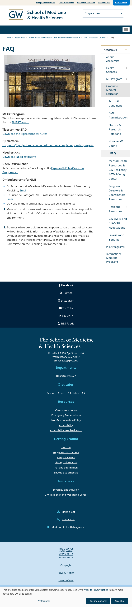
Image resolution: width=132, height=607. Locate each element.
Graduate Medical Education (112, 90)
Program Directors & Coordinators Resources (117, 192)
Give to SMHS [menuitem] (121, 2)
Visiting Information (66, 462)
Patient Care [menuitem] (104, 2)
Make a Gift (68, 511)
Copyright (66, 565)
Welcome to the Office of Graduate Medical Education (54, 37)
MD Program (114, 79)
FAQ (113, 153)
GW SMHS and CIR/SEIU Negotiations (118, 223)
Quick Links (94, 13)
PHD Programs (115, 247)
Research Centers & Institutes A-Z (66, 393)
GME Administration (118, 115)
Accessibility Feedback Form (66, 430)
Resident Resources (115, 209)
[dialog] (66, 596)
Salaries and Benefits (116, 237)
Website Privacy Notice (96, 589)
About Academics (112, 59)
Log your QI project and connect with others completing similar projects (48, 145)
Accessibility (66, 425)
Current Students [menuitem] (66, 2)
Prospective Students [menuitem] (45, 2)
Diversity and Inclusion (66, 489)
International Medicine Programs (114, 257)
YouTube (68, 308)
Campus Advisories (66, 410)
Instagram (67, 300)
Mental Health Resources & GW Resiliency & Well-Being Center (118, 169)
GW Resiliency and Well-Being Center (66, 494)
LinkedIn (67, 316)
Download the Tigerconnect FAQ (23, 134)
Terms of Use (66, 580)
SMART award (20, 122)
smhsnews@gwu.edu (66, 360)
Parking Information (66, 467)
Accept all (120, 600)
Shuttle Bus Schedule (66, 472)
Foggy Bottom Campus (66, 452)
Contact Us (68, 519)
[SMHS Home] (38, 15)
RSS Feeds (67, 323)
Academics (20, 37)
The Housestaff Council (95, 37)
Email (23, 190)
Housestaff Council (116, 143)
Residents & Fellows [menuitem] (86, 2)
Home (8, 37)
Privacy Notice (66, 572)
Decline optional (98, 600)
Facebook (67, 285)
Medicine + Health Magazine (68, 527)
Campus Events (66, 457)
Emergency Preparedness (66, 415)
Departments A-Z (66, 375)
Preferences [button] (44, 600)
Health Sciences (111, 70)
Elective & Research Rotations (115, 129)
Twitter (67, 293)
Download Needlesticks (17, 157)
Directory (66, 447)
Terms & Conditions (115, 103)
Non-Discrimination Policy (66, 420)
